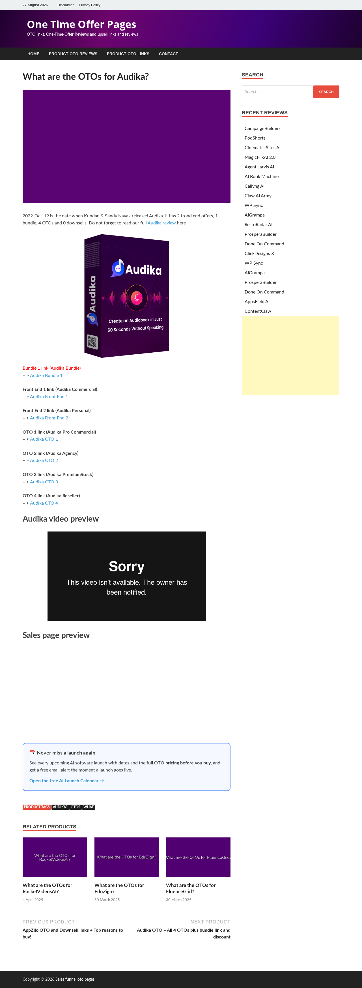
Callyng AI (254, 186)
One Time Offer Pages (81, 24)
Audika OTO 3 (44, 482)
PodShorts (255, 138)
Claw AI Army (258, 196)
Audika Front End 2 (49, 418)
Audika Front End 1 (49, 397)
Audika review (162, 223)
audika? (60, 807)
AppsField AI (257, 301)
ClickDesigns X (259, 253)
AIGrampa (255, 215)
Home (33, 54)
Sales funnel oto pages (74, 979)
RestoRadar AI (258, 224)
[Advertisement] (290, 355)
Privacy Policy (89, 5)
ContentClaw (258, 311)
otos (75, 807)
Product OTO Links (128, 54)
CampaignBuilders (263, 128)
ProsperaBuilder (261, 234)
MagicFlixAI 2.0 (260, 157)
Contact (168, 54)
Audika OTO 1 (44, 439)
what (88, 807)
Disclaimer (65, 5)
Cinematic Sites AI (263, 147)
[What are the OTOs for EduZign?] (126, 879)
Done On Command (264, 244)
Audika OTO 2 (44, 460)
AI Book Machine (262, 176)
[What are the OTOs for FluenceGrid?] (198, 879)
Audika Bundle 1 (46, 375)
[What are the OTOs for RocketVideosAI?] (55, 879)
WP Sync (254, 205)
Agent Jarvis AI (259, 167)
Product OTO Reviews (73, 54)
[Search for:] (290, 91)
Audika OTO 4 (44, 503)
